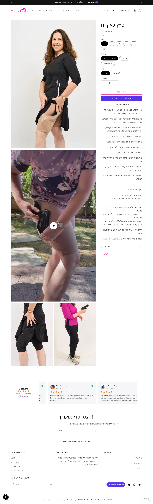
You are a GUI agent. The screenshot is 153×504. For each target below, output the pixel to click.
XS (104, 44)
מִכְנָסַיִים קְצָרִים (110, 58)
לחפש (13, 458)
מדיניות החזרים (17, 471)
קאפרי (124, 58)
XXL (105, 49)
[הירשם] (95, 431)
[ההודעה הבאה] (141, 2)
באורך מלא (108, 64)
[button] (59, 10)
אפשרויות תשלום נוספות (121, 104)
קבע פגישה (15, 462)
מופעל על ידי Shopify (58, 500)
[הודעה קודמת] (11, 2)
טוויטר (139, 468)
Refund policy (71, 500)
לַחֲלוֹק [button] (106, 254)
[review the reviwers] (76, 386)
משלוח (112, 35)
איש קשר (110, 500)
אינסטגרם (138, 463)
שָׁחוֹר (106, 73)
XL (134, 44)
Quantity (104, 78)
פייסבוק (139, 458)
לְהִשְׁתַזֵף (117, 73)
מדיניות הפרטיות (83, 500)
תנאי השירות (16, 466)
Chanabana (48, 500)
